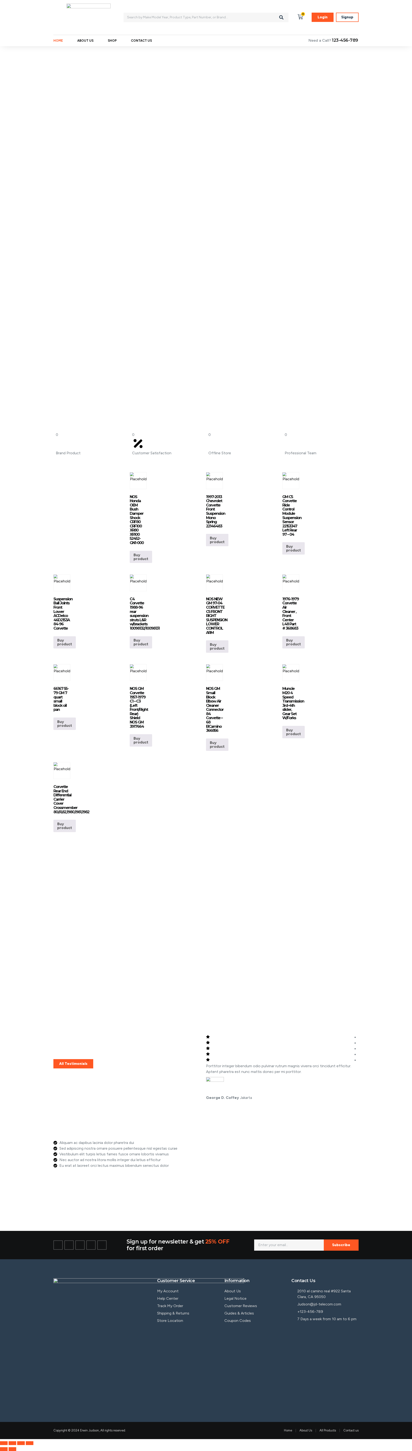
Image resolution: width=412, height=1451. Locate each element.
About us (85, 40)
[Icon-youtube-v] (102, 1245)
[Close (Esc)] (29, 1443)
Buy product (141, 557)
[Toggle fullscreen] (12, 1443)
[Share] (21, 1443)
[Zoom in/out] (4, 1443)
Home (58, 40)
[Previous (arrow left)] (4, 1449)
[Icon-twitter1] (69, 1245)
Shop (112, 40)
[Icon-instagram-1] (80, 1245)
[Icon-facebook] (58, 1245)
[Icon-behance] (91, 1245)
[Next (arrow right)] (12, 1449)
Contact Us (141, 40)
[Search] (281, 17)
